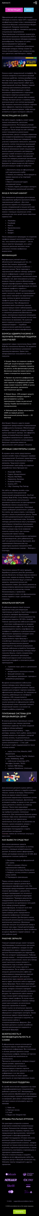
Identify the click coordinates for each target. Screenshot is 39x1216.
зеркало (20, 979)
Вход (28, 10)
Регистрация (14, 10)
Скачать (5, 834)
